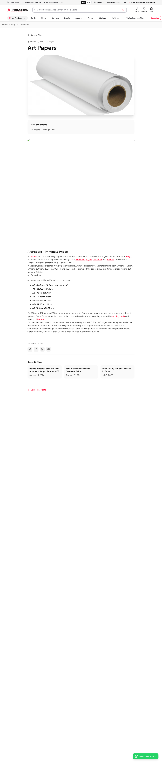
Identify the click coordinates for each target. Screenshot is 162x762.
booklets (41, 319)
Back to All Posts (38, 389)
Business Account (113, 2)
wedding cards (118, 316)
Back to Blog (36, 35)
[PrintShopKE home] (18, 10)
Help (124, 2)
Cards (33, 18)
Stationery (115, 18)
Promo (90, 18)
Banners (55, 18)
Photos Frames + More (135, 18)
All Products (17, 18)
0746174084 (14, 2)
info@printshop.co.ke (54, 2)
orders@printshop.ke (33, 2)
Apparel (79, 18)
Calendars (97, 259)
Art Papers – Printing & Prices (43, 129)
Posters (110, 259)
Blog (13, 24)
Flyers (43, 18)
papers (34, 256)
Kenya (129, 256)
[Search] (123, 10)
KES (83, 2)
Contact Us (155, 18)
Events (67, 18)
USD (88, 2)
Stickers (102, 18)
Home (5, 24)
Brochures (80, 259)
